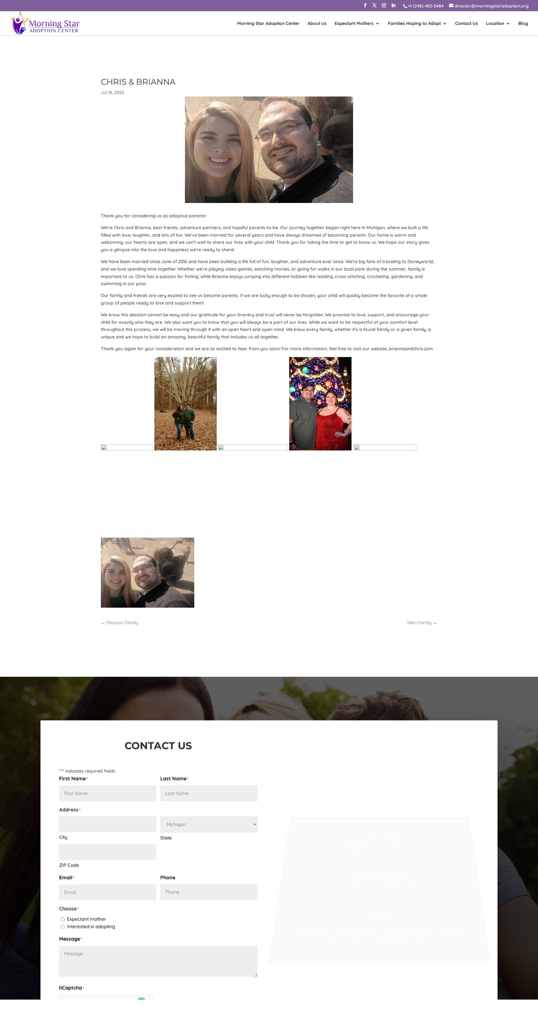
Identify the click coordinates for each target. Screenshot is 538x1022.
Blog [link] (523, 23)
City (63, 769)
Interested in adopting (91, 858)
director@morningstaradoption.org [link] (379, 755)
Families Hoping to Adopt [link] (414, 23)
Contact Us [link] (466, 23)
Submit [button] (81, 966)
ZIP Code (69, 797)
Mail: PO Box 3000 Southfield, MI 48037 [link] (379, 890)
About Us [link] (317, 23)
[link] (425, 6)
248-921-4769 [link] (392, 785)
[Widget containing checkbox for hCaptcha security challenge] (106, 938)
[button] (365, 7)
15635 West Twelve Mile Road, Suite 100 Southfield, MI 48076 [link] (379, 875)
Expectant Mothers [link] (354, 23)
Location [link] (495, 23)
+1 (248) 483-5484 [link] (380, 740)
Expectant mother (86, 851)
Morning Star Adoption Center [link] (268, 23)
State (166, 769)
